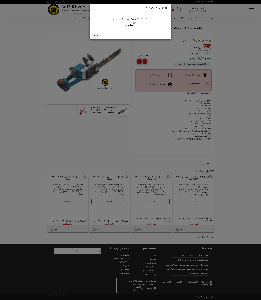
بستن (96, 34)
